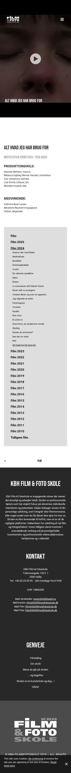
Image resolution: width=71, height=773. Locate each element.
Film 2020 (17, 369)
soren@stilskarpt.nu (44, 599)
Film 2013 (17, 413)
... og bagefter (35, 675)
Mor (14, 340)
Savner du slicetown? (22, 332)
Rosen (15, 281)
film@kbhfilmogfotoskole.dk (41, 606)
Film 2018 (17, 382)
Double (15, 311)
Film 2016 (17, 394)
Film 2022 (17, 357)
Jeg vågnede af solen (22, 298)
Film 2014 (17, 406)
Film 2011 (17, 425)
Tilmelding (35, 658)
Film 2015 (17, 400)
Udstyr (35, 686)
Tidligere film (19, 437)
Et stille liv (17, 319)
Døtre (15, 277)
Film (13, 236)
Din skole (35, 663)
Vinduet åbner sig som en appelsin (29, 294)
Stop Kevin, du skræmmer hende (28, 323)
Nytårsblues (18, 256)
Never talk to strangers (23, 290)
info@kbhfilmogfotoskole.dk (42, 602)
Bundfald (16, 260)
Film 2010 (17, 431)
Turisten (16, 306)
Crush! (15, 269)
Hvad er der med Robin (23, 252)
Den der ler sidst (20, 336)
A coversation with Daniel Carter (28, 286)
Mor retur (17, 315)
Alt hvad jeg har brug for (24, 344)
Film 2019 (17, 376)
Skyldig (16, 328)
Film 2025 (17, 242)
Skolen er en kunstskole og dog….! (35, 681)
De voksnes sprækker (23, 273)
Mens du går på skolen (35, 669)
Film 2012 (17, 419)
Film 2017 (17, 388)
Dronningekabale (20, 264)
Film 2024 (17, 248)
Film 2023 (17, 351)
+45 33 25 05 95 (24, 580)
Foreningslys (18, 302)
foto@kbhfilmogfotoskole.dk (41, 610)
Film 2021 (17, 363)
